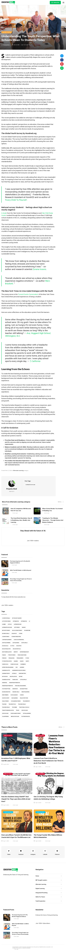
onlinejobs (15, 679)
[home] (8, 2)
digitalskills (24, 642)
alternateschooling (30, 484)
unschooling (24, 710)
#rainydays (15, 688)
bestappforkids (6, 630)
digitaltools (5, 645)
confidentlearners (7, 639)
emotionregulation (7, 651)
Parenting (4, 682)
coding (20, 633)
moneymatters (22, 673)
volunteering (5, 716)
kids (17, 667)
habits (27, 661)
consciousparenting (19, 639)
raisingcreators (6, 691)
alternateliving (17, 624)
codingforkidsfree (16, 636)
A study (4, 213)
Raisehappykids (24, 688)
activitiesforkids (6, 621)
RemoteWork (5, 694)
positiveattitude (6, 688)
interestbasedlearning (7, 667)
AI (29, 621)
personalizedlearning (20, 685)
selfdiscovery (5, 698)
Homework (23, 664)
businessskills (5, 633)
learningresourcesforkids (19, 670)
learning (22, 667)
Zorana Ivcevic (39, 269)
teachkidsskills (22, 704)
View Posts (11, 491)
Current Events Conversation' (28, 294)
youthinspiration (25, 716)
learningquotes (6, 670)
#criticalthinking (6, 642)
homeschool (5, 664)
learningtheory (6, 673)
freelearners (20, 658)
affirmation (16, 621)
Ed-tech (12, 645)
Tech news (14, 707)
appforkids (17, 627)
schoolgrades (14, 694)
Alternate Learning (6, 32)
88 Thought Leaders (17, 618)
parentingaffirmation (14, 682)
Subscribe (56, 2)
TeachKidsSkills (6, 707)
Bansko (24, 627)
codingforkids (5, 636)
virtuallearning (27, 713)
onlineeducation (6, 679)
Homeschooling (14, 664)
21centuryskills (6, 618)
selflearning (14, 698)
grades (22, 661)
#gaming (16, 661)
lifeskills (14, 673)
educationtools (17, 648)
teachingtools (12, 704)
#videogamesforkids (16, 713)
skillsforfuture (24, 698)
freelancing (11, 658)
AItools (10, 624)
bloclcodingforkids (17, 630)
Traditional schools (24, 707)
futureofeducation (7, 661)
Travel (17, 710)
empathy (16, 651)
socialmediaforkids (16, 701)
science (22, 694)
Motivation (5, 676)
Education (18, 645)
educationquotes (6, 648)
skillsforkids (5, 701)
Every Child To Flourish (16, 200)
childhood (14, 633)
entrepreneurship (24, 651)
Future (27, 658)
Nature (20, 676)
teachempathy (26, 701)
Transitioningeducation (8, 710)
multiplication (13, 676)
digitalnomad (16, 642)
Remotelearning (25, 691)
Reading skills (16, 691)
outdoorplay (23, 679)
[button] (63, 2)
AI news (4, 624)
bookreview (27, 630)
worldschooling (15, 716)
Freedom (4, 658)
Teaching (4, 704)
